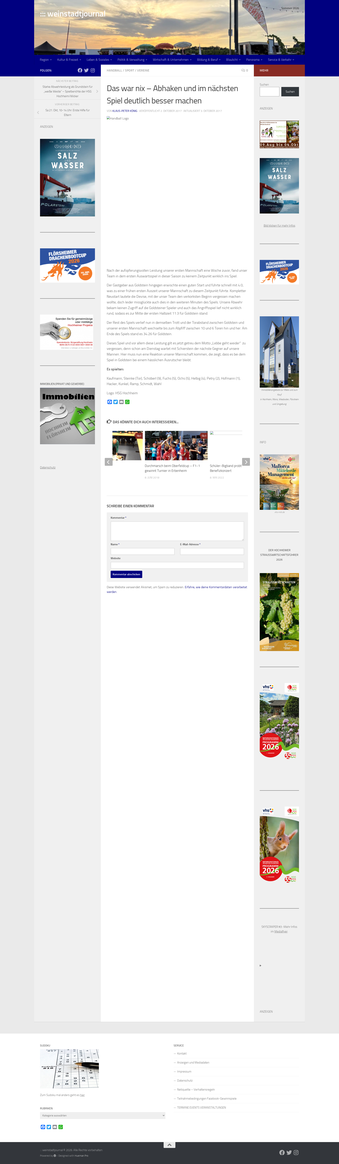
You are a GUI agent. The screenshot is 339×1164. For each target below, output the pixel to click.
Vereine (143, 70)
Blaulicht (232, 60)
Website (115, 558)
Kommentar (118, 517)
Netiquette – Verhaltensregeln (196, 1089)
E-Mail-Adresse (190, 544)
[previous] (109, 462)
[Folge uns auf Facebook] (80, 70)
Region (44, 60)
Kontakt (182, 1053)
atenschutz (49, 467)
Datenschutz (185, 1080)
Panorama (253, 60)
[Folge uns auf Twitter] (86, 70)
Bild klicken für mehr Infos (279, 225)
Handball (114, 70)
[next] (246, 462)
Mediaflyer (281, 931)
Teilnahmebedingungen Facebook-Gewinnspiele (207, 1098)
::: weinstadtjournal (73, 14)
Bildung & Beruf (207, 60)
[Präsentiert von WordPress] (55, 1155)
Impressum (184, 1071)
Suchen (264, 84)
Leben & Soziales (98, 60)
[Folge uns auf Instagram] (92, 70)
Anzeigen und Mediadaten (193, 1062)
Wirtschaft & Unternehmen (171, 60)
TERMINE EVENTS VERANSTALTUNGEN (201, 1107)
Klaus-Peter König (124, 111)
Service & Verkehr (279, 60)
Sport (129, 70)
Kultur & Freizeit (67, 60)
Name (115, 544)
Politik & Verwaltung (131, 60)
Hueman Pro (81, 1155)
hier (82, 1095)
